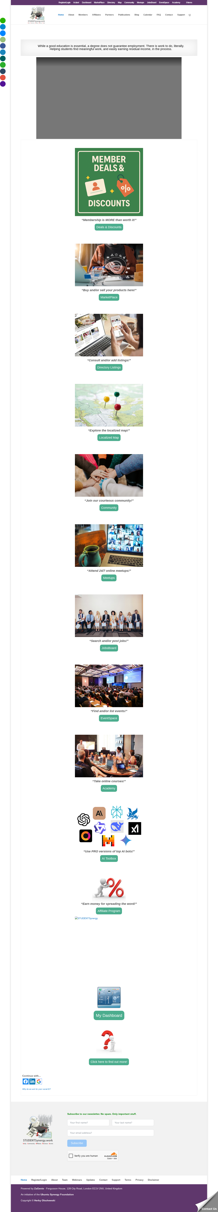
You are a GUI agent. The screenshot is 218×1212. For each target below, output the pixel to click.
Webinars (77, 1180)
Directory (111, 3)
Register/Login (64, 3)
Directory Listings (109, 367)
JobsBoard (151, 3)
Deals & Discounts (108, 227)
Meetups (140, 3)
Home (61, 15)
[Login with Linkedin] (32, 1081)
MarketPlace (99, 3)
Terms (128, 1180)
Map (119, 3)
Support (181, 15)
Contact (169, 15)
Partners (109, 15)
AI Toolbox (109, 858)
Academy (176, 3)
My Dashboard (109, 1015)
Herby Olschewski (44, 1200)
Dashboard (86, 3)
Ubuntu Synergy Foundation (57, 1194)
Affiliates (96, 15)
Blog (137, 15)
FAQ (159, 15)
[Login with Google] (39, 1081)
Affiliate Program (109, 911)
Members (83, 15)
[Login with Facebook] (26, 1081)
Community (129, 3)
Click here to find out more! (109, 1062)
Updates (90, 1180)
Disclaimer (153, 1180)
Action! (76, 3)
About (71, 15)
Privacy (139, 1180)
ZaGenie (39, 1188)
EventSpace (164, 3)
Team (65, 1180)
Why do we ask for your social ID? (36, 1089)
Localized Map (109, 437)
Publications (124, 15)
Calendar (147, 15)
